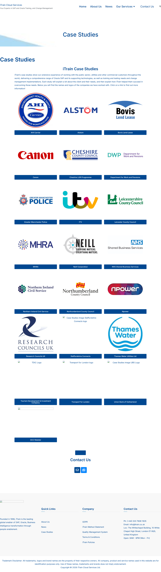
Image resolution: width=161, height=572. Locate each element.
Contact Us (147, 6)
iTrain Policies (88, 542)
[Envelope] (77, 470)
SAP (62, 78)
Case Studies (47, 532)
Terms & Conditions (91, 537)
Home (82, 6)
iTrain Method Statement (93, 527)
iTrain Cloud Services (11, 5)
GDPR (85, 522)
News (108, 6)
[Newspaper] (84, 470)
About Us (96, 6)
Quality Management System (95, 532)
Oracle (57, 78)
